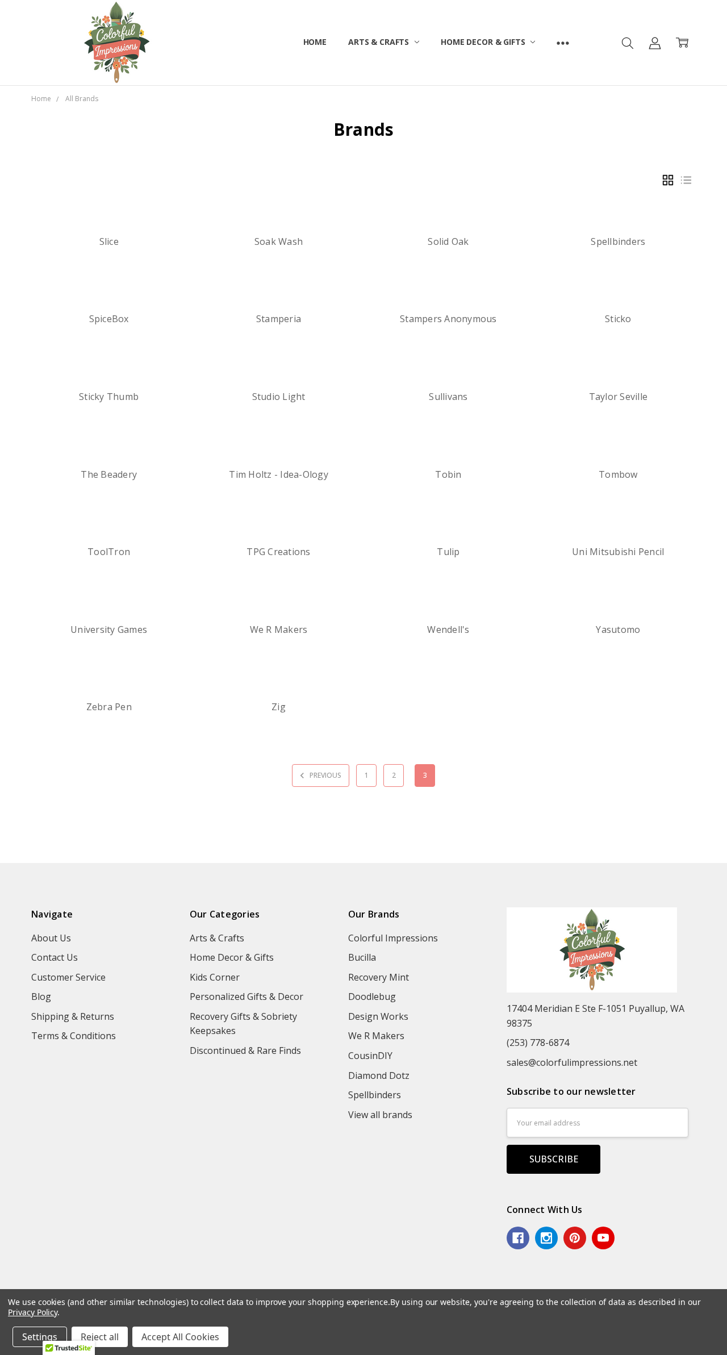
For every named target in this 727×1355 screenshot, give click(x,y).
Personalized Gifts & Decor (246, 996)
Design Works (378, 1016)
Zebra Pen (109, 707)
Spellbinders (618, 241)
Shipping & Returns (72, 1016)
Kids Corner (215, 977)
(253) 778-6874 (538, 1042)
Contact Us (54, 957)
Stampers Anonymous (448, 318)
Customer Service (68, 977)
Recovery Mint (378, 977)
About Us (51, 938)
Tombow (618, 474)
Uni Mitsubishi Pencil (618, 551)
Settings (39, 1337)
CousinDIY (370, 1055)
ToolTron (108, 551)
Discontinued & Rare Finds (245, 1050)
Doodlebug (372, 996)
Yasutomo (618, 629)
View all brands (380, 1114)
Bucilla (362, 957)
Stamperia (278, 318)
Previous (324, 775)
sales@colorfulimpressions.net (572, 1062)
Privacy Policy (32, 1312)
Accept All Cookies (180, 1337)
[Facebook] (518, 1238)
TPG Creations (278, 551)
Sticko (618, 318)
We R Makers (279, 629)
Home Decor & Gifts (484, 41)
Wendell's (448, 629)
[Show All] (563, 42)
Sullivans (448, 396)
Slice (109, 241)
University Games (108, 629)
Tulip (448, 551)
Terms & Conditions (73, 1035)
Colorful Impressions (393, 938)
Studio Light (279, 396)
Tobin (448, 474)
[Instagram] (546, 1238)
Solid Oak (448, 241)
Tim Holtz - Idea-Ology (278, 474)
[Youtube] (603, 1238)
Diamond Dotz (379, 1075)
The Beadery (109, 474)
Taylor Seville (618, 396)
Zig (278, 707)
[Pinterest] (574, 1238)
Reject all (100, 1337)
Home (315, 41)
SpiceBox (109, 318)
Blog (41, 996)
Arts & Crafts (379, 41)
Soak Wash (278, 241)
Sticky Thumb (109, 396)
